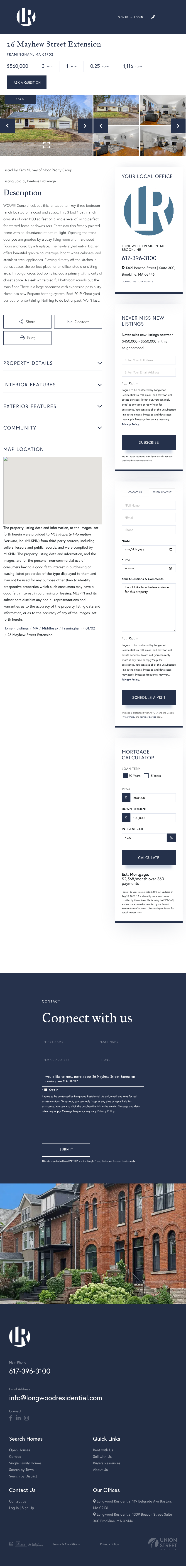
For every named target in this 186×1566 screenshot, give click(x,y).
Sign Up (123, 17)
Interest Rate (133, 829)
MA (35, 628)
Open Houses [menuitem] (19, 1450)
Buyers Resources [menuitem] (106, 1463)
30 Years (134, 775)
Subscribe (149, 442)
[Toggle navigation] (166, 17)
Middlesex (50, 628)
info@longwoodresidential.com (55, 1397)
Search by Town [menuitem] (21, 1469)
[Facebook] (10, 1418)
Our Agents (146, 281)
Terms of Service (148, 716)
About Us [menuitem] (100, 1469)
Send (66, 1150)
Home (7, 628)
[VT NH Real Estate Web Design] (162, 1544)
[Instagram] (26, 1418)
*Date (126, 541)
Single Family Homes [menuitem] (25, 1463)
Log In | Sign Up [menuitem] (21, 1507)
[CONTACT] (26, 82)
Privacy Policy (130, 424)
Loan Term (131, 768)
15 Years (155, 775)
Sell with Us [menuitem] (102, 1456)
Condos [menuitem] (15, 1456)
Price (126, 789)
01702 (90, 628)
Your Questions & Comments (143, 579)
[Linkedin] (18, 1418)
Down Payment (134, 809)
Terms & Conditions (66, 1544)
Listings (23, 628)
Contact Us (129, 281)
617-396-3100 (139, 258)
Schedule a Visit (162, 492)
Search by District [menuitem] (23, 1476)
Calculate (148, 857)
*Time (126, 560)
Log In (138, 17)
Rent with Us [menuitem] (103, 1450)
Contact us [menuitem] (17, 1501)
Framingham (72, 628)
